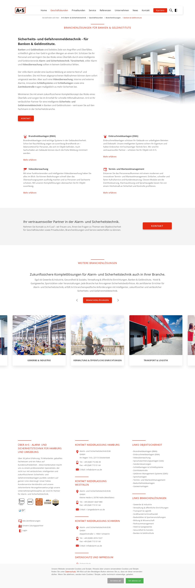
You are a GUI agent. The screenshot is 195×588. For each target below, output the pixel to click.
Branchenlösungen (113, 17)
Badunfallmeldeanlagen (144, 483)
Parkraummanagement (143, 523)
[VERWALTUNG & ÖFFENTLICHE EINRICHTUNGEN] (97, 335)
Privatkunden (78, 10)
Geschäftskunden (59, 10)
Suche (171, 10)
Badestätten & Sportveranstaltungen (149, 517)
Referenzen (105, 10)
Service (92, 10)
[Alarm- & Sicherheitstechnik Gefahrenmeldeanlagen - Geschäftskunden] (20, 10)
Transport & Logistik (142, 511)
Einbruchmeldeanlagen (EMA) (146, 454)
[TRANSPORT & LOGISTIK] (155, 335)
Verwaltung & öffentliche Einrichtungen (150, 507)
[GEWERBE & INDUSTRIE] (39, 335)
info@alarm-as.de (94, 469)
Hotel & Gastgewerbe (142, 527)
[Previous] (77, 300)
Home (44, 10)
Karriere (160, 10)
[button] (115, 580)
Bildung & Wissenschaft (143, 520)
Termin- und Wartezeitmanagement (149, 480)
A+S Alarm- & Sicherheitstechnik (73, 17)
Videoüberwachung (142, 457)
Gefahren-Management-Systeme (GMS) (150, 473)
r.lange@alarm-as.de (95, 509)
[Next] (118, 300)
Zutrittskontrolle (140, 470)
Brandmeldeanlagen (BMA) (145, 451)
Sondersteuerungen (142, 464)
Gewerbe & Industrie (142, 504)
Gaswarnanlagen (140, 486)
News (135, 10)
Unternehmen (122, 10)
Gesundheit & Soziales (143, 530)
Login (178, 10)
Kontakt (146, 10)
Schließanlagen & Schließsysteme (148, 467)
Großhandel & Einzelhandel (145, 514)
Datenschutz (70, 571)
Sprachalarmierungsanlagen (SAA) (148, 461)
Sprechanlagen (140, 476)
